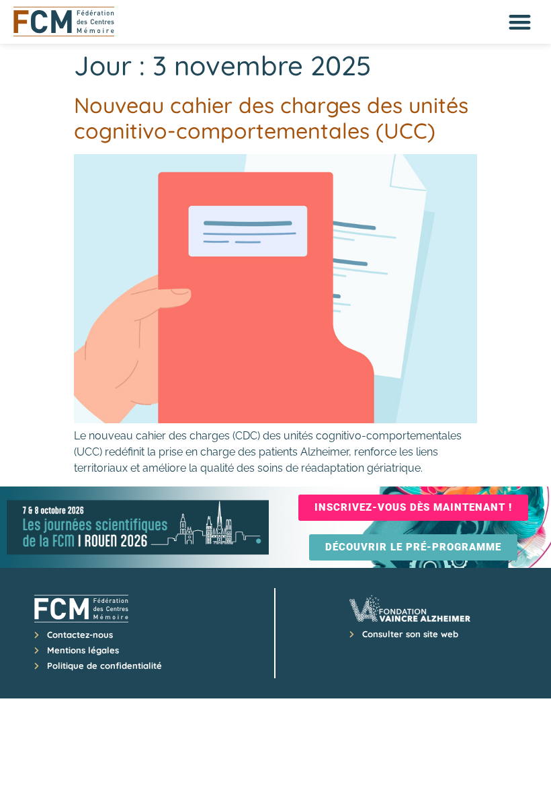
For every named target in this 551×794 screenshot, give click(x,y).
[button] (520, 22)
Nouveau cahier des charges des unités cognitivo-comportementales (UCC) (271, 118)
